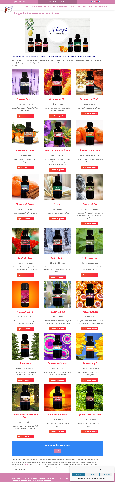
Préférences (106, 474)
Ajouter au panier (25, 116)
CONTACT (102, 7)
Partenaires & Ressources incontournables (24, 475)
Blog (49, 7)
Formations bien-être (39, 7)
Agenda (78, 7)
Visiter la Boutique (56, 2)
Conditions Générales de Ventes (55, 478)
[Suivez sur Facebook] (92, 1)
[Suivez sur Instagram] (97, 1)
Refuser (92, 474)
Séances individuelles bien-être (63, 7)
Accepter (78, 474)
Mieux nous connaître (90, 7)
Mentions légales (36, 478)
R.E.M (57, 450)
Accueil (27, 7)
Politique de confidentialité (84, 478)
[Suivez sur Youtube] (94, 1)
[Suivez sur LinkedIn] (99, 1)
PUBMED (26, 464)
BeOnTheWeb (46, 481)
